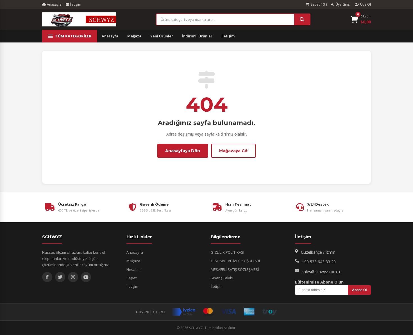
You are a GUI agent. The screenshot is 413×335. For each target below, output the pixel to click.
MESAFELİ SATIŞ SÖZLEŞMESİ (235, 269)
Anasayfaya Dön (182, 150)
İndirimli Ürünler (197, 36)
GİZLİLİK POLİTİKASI (227, 252)
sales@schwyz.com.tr (321, 271)
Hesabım (134, 269)
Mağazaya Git (233, 150)
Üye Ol (365, 4)
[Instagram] (73, 277)
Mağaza (134, 36)
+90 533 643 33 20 (319, 261)
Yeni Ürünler (161, 36)
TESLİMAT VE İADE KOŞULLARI (235, 260)
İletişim (75, 4)
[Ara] (302, 19)
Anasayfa (54, 4)
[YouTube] (86, 277)
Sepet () (319, 4)
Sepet (131, 277)
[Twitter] (60, 277)
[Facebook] (47, 277)
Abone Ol (359, 290)
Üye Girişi (343, 4)
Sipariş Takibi (222, 277)
